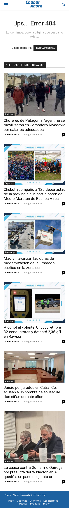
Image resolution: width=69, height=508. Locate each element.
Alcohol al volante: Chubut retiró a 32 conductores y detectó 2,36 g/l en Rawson (32, 332)
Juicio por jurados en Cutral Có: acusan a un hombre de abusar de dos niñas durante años (32, 392)
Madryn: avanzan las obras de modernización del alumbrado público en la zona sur (29, 263)
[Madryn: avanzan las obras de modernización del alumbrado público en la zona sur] (34, 233)
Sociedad (9, 114)
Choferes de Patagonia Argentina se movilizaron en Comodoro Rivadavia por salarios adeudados (34, 125)
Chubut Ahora (11, 134)
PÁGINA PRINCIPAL (45, 48)
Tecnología (10, 252)
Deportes (9, 183)
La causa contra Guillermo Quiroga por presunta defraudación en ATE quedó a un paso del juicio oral (33, 472)
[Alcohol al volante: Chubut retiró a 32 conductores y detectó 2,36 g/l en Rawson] (34, 302)
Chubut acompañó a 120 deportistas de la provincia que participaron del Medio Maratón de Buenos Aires (34, 194)
